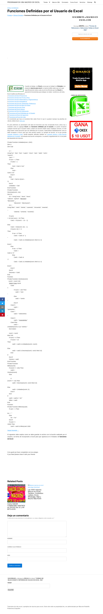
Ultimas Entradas (18, 15)
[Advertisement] (36, 37)
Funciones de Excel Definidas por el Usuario (22, 113)
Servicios (82, 2)
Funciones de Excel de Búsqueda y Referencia (22, 103)
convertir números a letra (15, 134)
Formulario (65, 2)
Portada (9, 15)
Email (10, 582)
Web (8, 555)
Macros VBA (56, 2)
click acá (22, 121)
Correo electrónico (14, 547)
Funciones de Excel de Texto (16, 107)
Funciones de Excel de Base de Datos (19, 105)
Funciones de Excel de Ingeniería (18, 115)
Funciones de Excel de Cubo (17, 117)
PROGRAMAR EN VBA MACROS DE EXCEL (23, 2)
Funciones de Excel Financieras (17, 96)
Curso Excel (74, 2)
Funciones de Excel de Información (18, 111)
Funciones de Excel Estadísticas (17, 101)
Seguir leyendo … (13, 430)
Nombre (9, 538)
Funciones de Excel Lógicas (16, 109)
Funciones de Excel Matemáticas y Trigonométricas (23, 99)
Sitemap (89, 2)
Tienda (45, 2)
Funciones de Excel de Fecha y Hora (19, 97)
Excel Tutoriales (12, 8)
